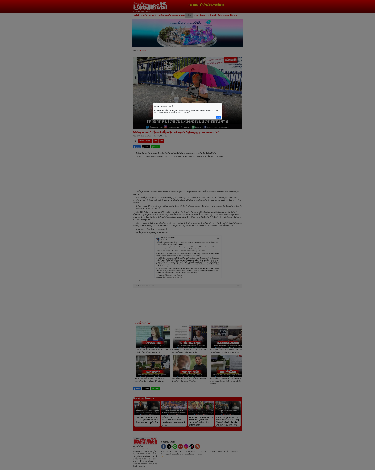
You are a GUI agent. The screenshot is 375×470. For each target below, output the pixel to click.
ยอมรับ (218, 117)
